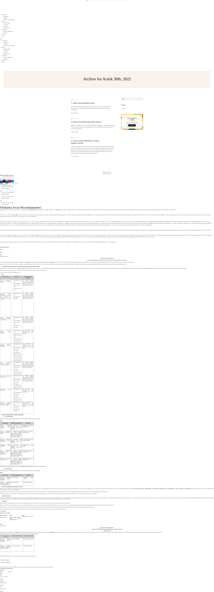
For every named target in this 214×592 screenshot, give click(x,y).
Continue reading (74, 113)
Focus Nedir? (4, 14)
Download (132, 125)
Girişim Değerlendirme (8, 31)
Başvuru (3, 21)
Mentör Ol (6, 26)
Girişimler (6, 18)
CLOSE (1, 579)
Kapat (1, 254)
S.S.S (3, 36)
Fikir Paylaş (6, 24)
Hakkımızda (6, 16)
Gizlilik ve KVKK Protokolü (7, 186)
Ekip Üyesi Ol (6, 28)
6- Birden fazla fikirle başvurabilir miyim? (86, 122)
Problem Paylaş (7, 23)
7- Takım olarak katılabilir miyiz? (83, 103)
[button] (107, 39)
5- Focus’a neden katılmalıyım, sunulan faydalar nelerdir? (85, 142)
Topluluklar (4, 29)
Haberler (3, 34)
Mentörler (6, 33)
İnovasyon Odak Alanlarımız (9, 19)
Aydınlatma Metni (5, 188)
